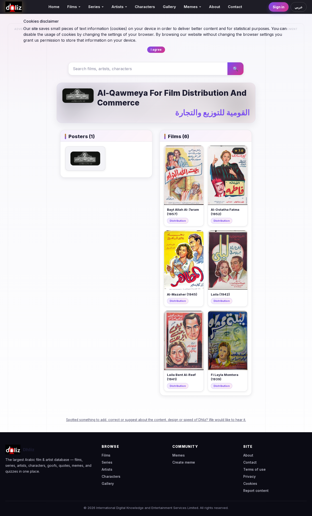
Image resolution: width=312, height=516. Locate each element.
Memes (178, 455)
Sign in (278, 7)
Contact (235, 6)
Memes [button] (191, 6)
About (214, 6)
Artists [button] (117, 6)
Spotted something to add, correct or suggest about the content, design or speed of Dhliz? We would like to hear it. (156, 420)
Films (106, 455)
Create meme (183, 462)
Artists (107, 469)
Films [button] (72, 6)
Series (107, 462)
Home (54, 6)
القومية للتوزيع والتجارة (212, 112)
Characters (145, 6)
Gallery (169, 6)
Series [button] (94, 6)
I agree (156, 49)
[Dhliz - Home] (13, 6)
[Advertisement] (27, 106)
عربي (298, 7)
